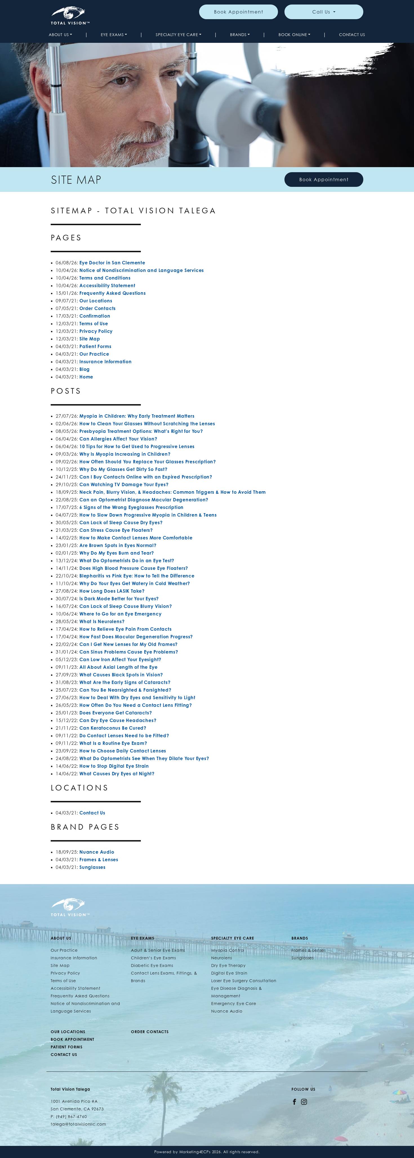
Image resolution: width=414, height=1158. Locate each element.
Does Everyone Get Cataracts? (115, 713)
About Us (59, 34)
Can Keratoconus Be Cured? (112, 728)
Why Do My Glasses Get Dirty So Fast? (123, 469)
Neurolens (221, 957)
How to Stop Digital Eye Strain (114, 766)
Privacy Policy (96, 331)
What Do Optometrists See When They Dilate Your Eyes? (144, 758)
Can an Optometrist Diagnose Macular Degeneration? (143, 499)
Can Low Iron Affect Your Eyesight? (120, 659)
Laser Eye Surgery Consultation (244, 980)
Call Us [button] (322, 12)
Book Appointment (238, 12)
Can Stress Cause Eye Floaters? (116, 530)
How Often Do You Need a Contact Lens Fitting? (135, 705)
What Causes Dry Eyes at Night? (117, 773)
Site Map (89, 339)
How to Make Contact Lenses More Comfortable (135, 538)
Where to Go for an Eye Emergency (120, 614)
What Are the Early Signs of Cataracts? (124, 682)
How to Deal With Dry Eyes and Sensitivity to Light (137, 697)
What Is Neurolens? (101, 621)
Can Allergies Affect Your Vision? (118, 439)
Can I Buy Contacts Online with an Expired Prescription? (145, 477)
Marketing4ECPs (195, 1152)
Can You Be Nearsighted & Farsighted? (125, 690)
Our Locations (95, 301)
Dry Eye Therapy (228, 965)
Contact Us (352, 34)
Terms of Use (93, 323)
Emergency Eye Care (233, 1003)
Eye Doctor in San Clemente (112, 262)
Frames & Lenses (98, 859)
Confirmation (94, 316)
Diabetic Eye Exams (152, 965)
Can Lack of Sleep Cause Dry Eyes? (121, 522)
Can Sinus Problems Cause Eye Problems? (128, 652)
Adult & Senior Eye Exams (158, 950)
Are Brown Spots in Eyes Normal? (118, 545)
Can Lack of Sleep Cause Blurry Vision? (125, 606)
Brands (238, 34)
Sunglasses (92, 867)
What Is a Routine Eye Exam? (113, 743)
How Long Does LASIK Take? (112, 591)
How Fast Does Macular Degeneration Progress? (136, 636)
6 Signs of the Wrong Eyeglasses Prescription (131, 507)
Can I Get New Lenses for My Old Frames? (128, 644)
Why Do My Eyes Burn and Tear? (116, 553)
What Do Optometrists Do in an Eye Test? (126, 560)
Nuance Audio (96, 852)
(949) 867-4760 (71, 1116)
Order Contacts (97, 308)
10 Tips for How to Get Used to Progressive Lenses (137, 446)
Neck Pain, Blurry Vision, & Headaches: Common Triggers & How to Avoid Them (172, 492)
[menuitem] (60, 34)
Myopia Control (227, 950)
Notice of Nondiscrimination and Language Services (141, 270)
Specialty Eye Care (177, 34)
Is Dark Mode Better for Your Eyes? (119, 598)
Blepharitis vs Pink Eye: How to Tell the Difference (137, 576)
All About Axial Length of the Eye (118, 667)
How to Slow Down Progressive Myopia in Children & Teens (148, 515)
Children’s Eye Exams (153, 957)
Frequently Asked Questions (112, 293)
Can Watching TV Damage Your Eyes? (123, 484)
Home (86, 377)
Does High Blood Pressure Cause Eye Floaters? (133, 568)
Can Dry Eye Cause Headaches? (117, 720)
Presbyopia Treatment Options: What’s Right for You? (141, 431)
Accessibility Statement (107, 285)
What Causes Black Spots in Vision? (121, 674)
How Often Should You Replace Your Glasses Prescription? (147, 461)
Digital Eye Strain (229, 973)
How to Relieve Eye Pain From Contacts (125, 629)
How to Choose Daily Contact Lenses (122, 751)
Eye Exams (112, 34)
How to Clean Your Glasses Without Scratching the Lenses (147, 423)
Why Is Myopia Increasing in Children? (125, 454)
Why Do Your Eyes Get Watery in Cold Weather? (134, 583)
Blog (84, 369)
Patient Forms (95, 346)
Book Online (293, 34)
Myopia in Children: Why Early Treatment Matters (137, 416)
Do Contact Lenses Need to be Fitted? (124, 735)
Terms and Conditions (105, 278)
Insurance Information (105, 361)
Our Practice (94, 354)
